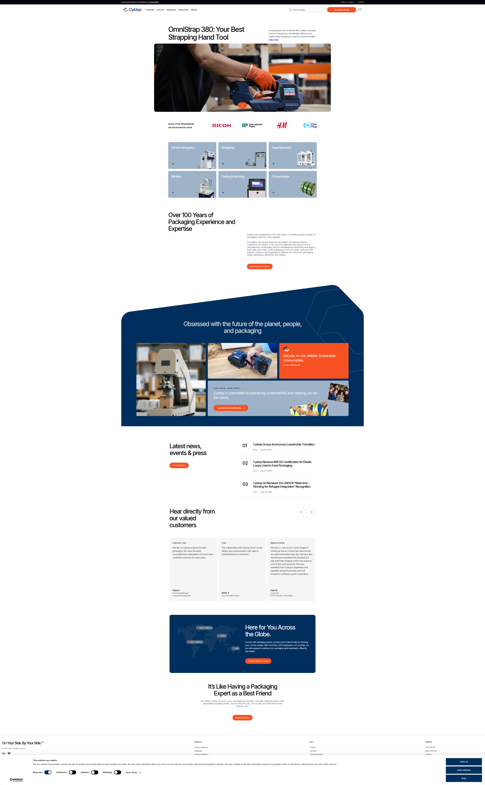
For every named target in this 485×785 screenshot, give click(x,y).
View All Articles (179, 465)
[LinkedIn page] (3, 753)
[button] (149, 10)
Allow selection (464, 770)
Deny (464, 778)
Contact (361, 2)
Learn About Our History (260, 266)
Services (313, 751)
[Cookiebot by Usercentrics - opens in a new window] (16, 780)
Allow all (464, 762)
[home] (133, 10)
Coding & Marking (201, 754)
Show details (131, 772)
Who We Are (430, 747)
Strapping (198, 751)
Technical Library (316, 754)
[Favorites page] (359, 9)
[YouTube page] (9, 753)
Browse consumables (291, 365)
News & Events (431, 751)
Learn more (274, 39)
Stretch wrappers (201, 747)
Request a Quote (341, 9)
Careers (428, 754)
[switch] (72, 772)
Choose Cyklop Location (258, 661)
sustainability (154, 2)
